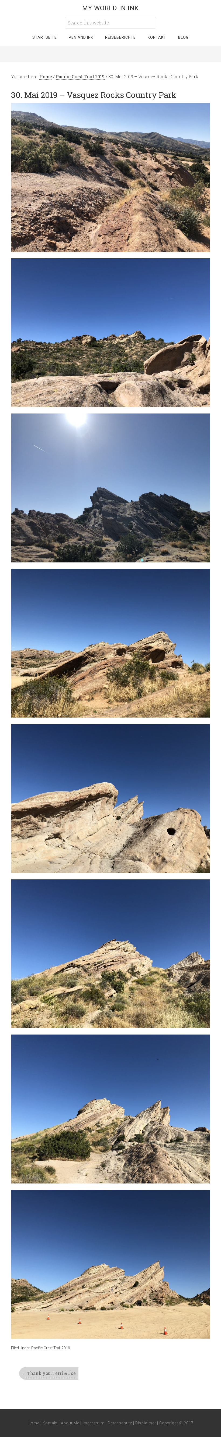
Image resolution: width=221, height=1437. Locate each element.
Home (33, 1423)
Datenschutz (120, 1423)
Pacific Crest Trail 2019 (50, 1348)
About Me (70, 1423)
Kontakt (50, 1423)
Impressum (93, 1423)
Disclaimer (145, 1423)
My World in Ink (110, 8)
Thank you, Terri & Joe (49, 1373)
